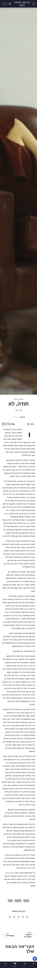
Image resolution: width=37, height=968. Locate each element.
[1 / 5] (27, 917)
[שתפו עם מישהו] (28, 424)
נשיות (10, 900)
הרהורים (18, 900)
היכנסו (4, 3)
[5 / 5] (9, 917)
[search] (9, 3)
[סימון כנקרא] (3, 424)
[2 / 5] (22, 917)
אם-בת (26, 900)
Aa (13, 424)
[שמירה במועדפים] (6, 424)
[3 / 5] (18, 917)
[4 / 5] (14, 917)
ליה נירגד (18, 399)
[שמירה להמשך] (9, 424)
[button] (35, 959)
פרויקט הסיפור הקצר (22, 3)
